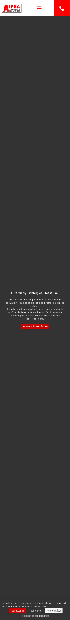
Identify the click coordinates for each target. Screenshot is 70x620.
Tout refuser (35, 610)
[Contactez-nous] (62, 8)
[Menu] (39, 8)
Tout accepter (17, 610)
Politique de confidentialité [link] (35, 615)
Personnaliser (54, 610)
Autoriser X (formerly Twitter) (35, 326)
